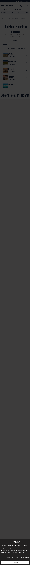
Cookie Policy (4, 554)
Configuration (6, 552)
